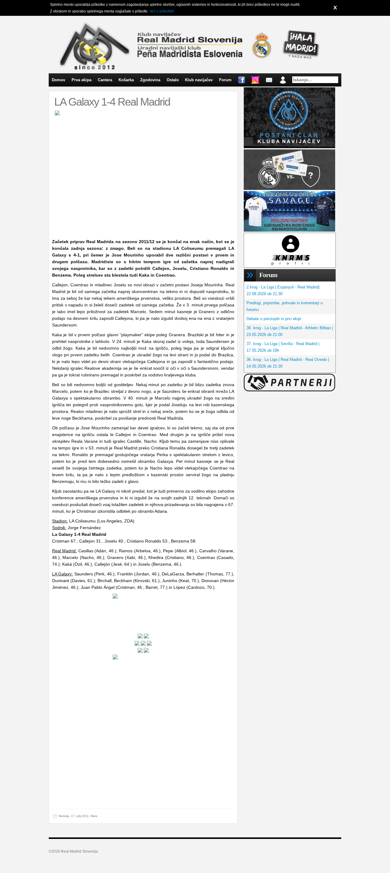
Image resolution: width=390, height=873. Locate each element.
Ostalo (173, 80)
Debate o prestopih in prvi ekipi (273, 318)
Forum (225, 80)
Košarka (126, 80)
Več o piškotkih (161, 11)
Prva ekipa (81, 80)
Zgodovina (150, 80)
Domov (58, 80)
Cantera (105, 80)
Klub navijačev (199, 80)
